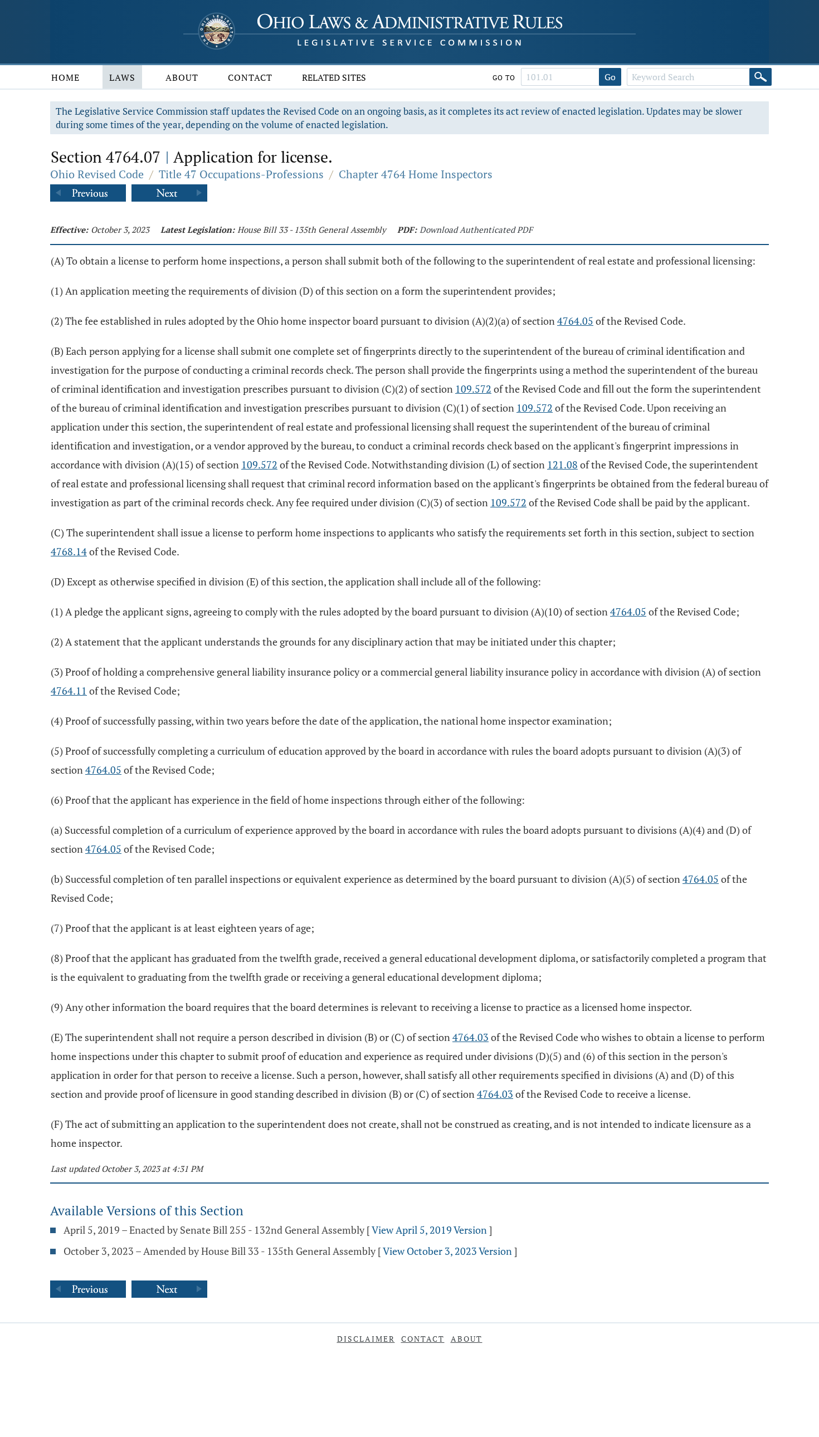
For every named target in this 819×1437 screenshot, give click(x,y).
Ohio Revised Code (97, 174)
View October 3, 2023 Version (447, 1251)
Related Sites (334, 77)
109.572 (473, 388)
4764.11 (69, 690)
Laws (122, 77)
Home (65, 77)
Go (610, 77)
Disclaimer (366, 1338)
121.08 (562, 464)
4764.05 (575, 321)
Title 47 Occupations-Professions (241, 174)
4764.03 (470, 1037)
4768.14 (69, 551)
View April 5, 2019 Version (429, 1229)
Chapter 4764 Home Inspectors (416, 174)
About (181, 77)
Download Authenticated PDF (476, 229)
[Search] (760, 77)
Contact (250, 77)
